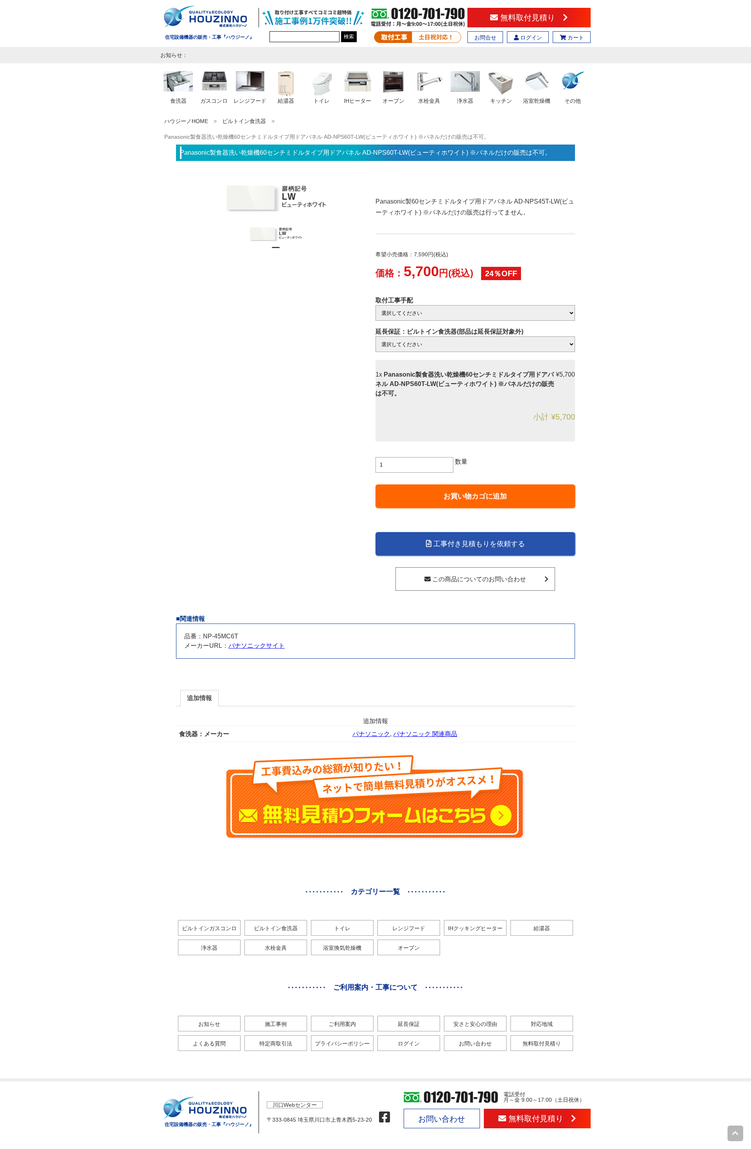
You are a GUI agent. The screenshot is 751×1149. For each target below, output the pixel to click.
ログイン (530, 37)
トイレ (342, 928)
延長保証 (409, 1024)
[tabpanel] (276, 234)
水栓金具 (276, 948)
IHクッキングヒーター (475, 928)
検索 (349, 36)
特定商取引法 (275, 1043)
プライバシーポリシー (342, 1043)
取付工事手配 (394, 300)
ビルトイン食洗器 (244, 121)
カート (575, 37)
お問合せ (485, 37)
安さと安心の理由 (475, 1024)
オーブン (409, 948)
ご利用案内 (342, 1024)
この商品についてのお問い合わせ (478, 579)
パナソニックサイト (256, 645)
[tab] (199, 698)
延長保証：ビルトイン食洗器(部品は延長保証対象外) (449, 331)
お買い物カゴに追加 (475, 496)
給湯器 (542, 928)
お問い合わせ (475, 1043)
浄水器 (209, 948)
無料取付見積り (530, 17)
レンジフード (408, 928)
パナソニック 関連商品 (425, 734)
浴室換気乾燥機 (342, 948)
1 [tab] (276, 251)
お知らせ (209, 1024)
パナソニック (371, 734)
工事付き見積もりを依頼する (478, 544)
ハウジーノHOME (186, 121)
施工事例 (276, 1024)
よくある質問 (209, 1043)
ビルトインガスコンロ (209, 928)
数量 (461, 461)
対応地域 (542, 1024)
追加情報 (199, 698)
